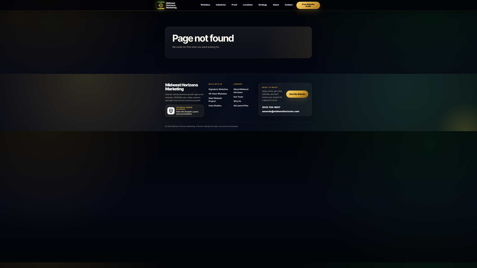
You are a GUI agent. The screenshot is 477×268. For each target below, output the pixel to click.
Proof (234, 4)
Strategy (262, 4)
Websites (205, 4)
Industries (221, 4)
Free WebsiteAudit (308, 5)
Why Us (237, 101)
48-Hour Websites (218, 93)
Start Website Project (215, 99)
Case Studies (215, 105)
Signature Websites (218, 89)
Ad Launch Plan (241, 105)
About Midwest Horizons (241, 91)
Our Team (238, 97)
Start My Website (297, 94)
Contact (289, 4)
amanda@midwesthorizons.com (280, 111)
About (276, 4)
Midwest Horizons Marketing (181, 87)
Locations (248, 4)
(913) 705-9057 (271, 107)
